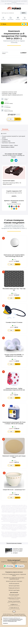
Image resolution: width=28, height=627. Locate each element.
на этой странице (23, 519)
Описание (5, 129)
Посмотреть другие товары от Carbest (14, 52)
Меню (4, 24)
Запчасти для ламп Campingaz (14, 581)
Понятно (5, 623)
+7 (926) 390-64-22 (19, 3)
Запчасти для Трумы (14, 590)
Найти (23, 13)
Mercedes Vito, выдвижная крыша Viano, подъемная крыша (14, 578)
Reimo (14, 8)
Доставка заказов (14, 595)
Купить (17, 119)
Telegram (26, 24)
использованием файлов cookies (15, 619)
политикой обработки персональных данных (11, 620)
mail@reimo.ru (9, 3)
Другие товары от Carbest (7, 147)
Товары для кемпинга (14, 588)
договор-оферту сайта (12, 621)
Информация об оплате (14, 598)
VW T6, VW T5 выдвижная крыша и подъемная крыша (14, 575)
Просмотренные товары (14, 543)
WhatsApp (22, 24)
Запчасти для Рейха (14, 585)
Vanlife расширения (14, 583)
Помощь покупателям (14, 602)
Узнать (14, 196)
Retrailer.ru (14, 612)
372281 (13, 514)
